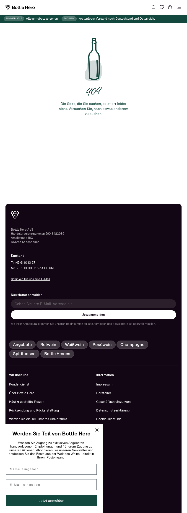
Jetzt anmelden (93, 314)
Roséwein (102, 344)
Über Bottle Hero (21, 393)
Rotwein (48, 344)
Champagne (132, 344)
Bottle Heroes (57, 353)
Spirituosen (24, 353)
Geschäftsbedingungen (113, 402)
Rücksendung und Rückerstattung (34, 410)
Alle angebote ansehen (42, 18)
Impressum (104, 384)
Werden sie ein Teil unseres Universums (38, 419)
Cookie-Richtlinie (109, 419)
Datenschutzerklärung (113, 410)
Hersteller (103, 393)
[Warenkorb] (170, 7)
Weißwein (74, 344)
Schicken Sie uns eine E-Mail (30, 279)
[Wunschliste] (162, 7)
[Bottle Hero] (20, 7)
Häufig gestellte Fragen (26, 402)
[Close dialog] (97, 430)
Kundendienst (19, 384)
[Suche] (153, 7)
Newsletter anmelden (26, 295)
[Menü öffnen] (179, 7)
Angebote (22, 344)
